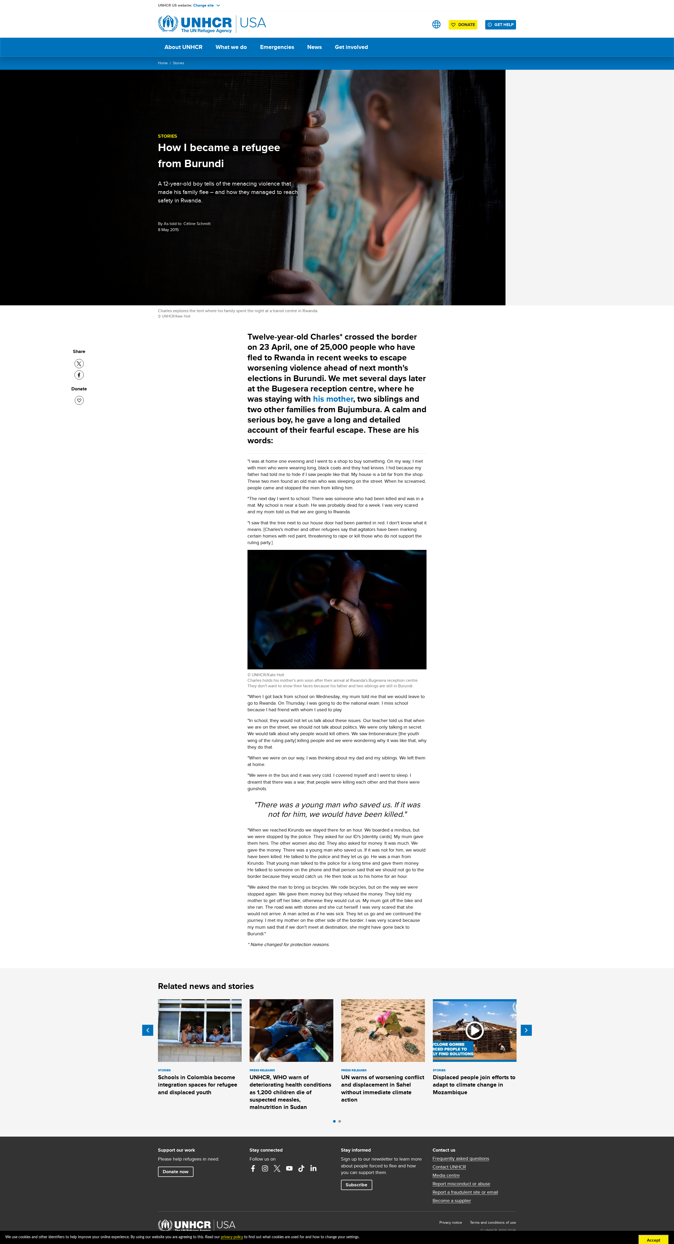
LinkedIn (313, 1168)
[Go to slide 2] (341, 1122)
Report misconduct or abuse (461, 1184)
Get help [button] (504, 25)
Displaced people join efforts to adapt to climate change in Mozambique (474, 1085)
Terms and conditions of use (493, 1222)
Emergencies (277, 47)
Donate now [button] (176, 1171)
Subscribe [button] (356, 1184)
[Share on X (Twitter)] (79, 363)
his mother (333, 398)
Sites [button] (436, 24)
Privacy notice (450, 1222)
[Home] (195, 24)
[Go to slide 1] (335, 1122)
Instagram (265, 1168)
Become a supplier (452, 1200)
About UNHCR (183, 47)
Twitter (277, 1168)
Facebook (253, 1168)
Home (163, 63)
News (314, 47)
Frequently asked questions (461, 1158)
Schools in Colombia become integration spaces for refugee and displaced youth (197, 1085)
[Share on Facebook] (79, 375)
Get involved (351, 47)
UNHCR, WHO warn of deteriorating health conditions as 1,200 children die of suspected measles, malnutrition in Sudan (290, 1092)
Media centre (446, 1175)
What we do (231, 47)
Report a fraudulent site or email (465, 1192)
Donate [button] (466, 25)
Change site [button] (203, 5)
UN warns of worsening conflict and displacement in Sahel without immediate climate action (382, 1088)
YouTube (289, 1168)
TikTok (301, 1168)
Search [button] (419, 24)
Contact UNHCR (449, 1167)
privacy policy (232, 1237)
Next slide (526, 1030)
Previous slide (147, 1030)
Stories (178, 63)
